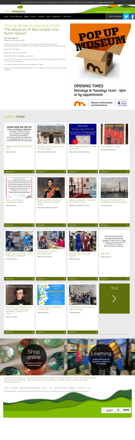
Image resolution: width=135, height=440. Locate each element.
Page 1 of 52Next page (114, 288)
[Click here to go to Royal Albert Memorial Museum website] (126, 411)
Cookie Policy (82, 388)
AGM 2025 (105, 253)
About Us (45, 388)
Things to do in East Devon (12, 382)
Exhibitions (56, 16)
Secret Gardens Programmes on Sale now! (50, 308)
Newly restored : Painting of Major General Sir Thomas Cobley (49, 202)
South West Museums (61, 388)
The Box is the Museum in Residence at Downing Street (114, 201)
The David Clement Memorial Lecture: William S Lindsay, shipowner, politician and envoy (18, 310)
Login (50, 388)
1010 (75, 388)
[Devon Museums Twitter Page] (126, 16)
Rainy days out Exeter (64, 380)
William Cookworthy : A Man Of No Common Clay (82, 201)
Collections (67, 16)
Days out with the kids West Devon (15, 380)
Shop (48, 16)
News (26, 16)
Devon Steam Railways (34, 380)
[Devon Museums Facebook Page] (132, 16)
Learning (41, 16)
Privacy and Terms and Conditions (29, 388)
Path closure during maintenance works (14, 201)
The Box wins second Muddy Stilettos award (82, 308)
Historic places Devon (49, 380)
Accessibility (14, 388)
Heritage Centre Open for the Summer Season (50, 147)
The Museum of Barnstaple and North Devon (31, 31)
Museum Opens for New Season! (80, 254)
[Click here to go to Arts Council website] (108, 411)
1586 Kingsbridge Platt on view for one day (82, 147)
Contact (6, 388)
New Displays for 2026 (111, 146)
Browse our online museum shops (34, 364)
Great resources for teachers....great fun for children (101, 361)
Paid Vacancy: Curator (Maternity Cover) (47, 252)
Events (33, 16)
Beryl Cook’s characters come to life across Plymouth (19, 254)
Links (88, 388)
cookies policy (103, 2)
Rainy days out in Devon (79, 380)
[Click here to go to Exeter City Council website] (118, 411)
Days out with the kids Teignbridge (85, 378)
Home (6, 16)
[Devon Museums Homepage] (14, 12)
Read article (9, 171)
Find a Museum (16, 16)
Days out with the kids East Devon (37, 378)
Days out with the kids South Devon (61, 378)
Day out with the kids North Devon (15, 378)
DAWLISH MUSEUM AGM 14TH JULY (19, 147)
